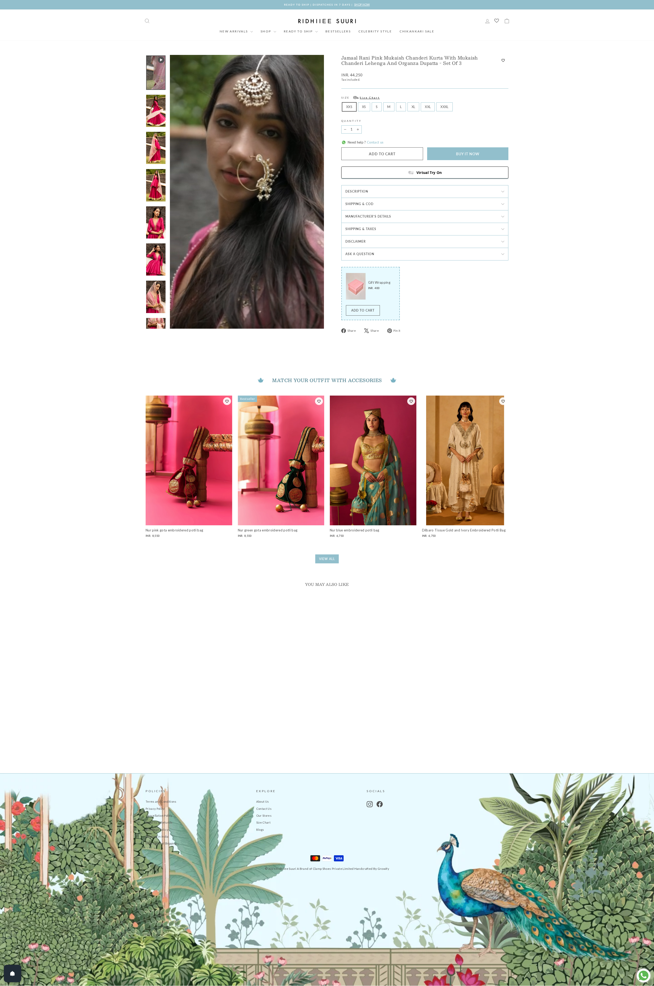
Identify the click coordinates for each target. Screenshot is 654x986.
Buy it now (468, 154)
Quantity (351, 120)
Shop (266, 31)
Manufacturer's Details (368, 216)
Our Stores (264, 815)
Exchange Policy (157, 829)
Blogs (260, 829)
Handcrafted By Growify (371, 869)
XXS (349, 107)
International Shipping (161, 843)
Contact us (375, 142)
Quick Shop (189, 723)
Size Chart (263, 822)
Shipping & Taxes (360, 229)
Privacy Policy (155, 808)
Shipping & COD (359, 204)
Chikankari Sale (417, 31)
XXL (428, 107)
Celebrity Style (375, 31)
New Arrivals (234, 31)
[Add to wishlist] (503, 60)
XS (364, 107)
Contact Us (264, 808)
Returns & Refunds (159, 822)
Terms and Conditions (161, 801)
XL (413, 107)
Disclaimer (355, 241)
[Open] (12, 973)
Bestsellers (338, 31)
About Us (262, 801)
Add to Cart (363, 310)
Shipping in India (157, 836)
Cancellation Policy (159, 815)
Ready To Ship (299, 31)
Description (356, 191)
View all (327, 559)
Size (360, 97)
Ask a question (359, 254)
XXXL (444, 107)
